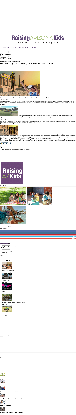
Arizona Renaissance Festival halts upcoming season (10, 384)
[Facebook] (1, 68)
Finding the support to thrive (5, 378)
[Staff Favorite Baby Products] (2, 403)
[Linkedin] (4, 368)
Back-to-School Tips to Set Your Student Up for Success (9, 158)
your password (10, 52)
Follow (74, 234)
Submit (2, 255)
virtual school (28, 149)
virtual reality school (22, 149)
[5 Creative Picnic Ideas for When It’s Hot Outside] (13, 196)
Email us (3, 362)
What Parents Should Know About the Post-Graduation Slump (12, 391)
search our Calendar (5, 260)
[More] (14, 68)
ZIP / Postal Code (23, 253)
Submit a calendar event (6, 350)
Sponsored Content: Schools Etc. (16, 61)
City (11, 253)
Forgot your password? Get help (5, 54)
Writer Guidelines (5, 349)
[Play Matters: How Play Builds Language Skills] (39, 196)
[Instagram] (3, 368)
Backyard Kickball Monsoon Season (6, 313)
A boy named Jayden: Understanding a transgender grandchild (12, 412)
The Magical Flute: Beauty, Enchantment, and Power (8, 270)
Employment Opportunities (7, 348)
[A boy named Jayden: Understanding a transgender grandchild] (2, 410)
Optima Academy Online (8, 149)
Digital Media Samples (6, 355)
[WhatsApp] (11, 68)
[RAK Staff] (12, 173)
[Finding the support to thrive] (2, 376)
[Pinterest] (8, 68)
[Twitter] (5, 68)
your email (10, 56)
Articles (1, 61)
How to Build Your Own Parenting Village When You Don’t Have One (65, 158)
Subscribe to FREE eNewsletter (8, 342)
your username (10, 51)
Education (4, 61)
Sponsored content (8, 61)
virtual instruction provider (15, 149)
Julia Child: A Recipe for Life (5, 280)
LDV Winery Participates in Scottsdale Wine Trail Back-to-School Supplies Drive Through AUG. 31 (13, 302)
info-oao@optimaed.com (5, 146)
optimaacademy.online (4, 147)
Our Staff (4, 347)
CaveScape (3, 291)
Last (11, 251)
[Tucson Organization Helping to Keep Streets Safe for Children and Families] (2, 396)
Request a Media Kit (6, 354)
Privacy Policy (5, 343)
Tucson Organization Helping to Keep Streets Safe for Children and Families (14, 398)
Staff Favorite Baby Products (5, 405)
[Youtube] (10, 368)
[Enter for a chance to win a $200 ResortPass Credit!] (13, 215)
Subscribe (73, 238)
